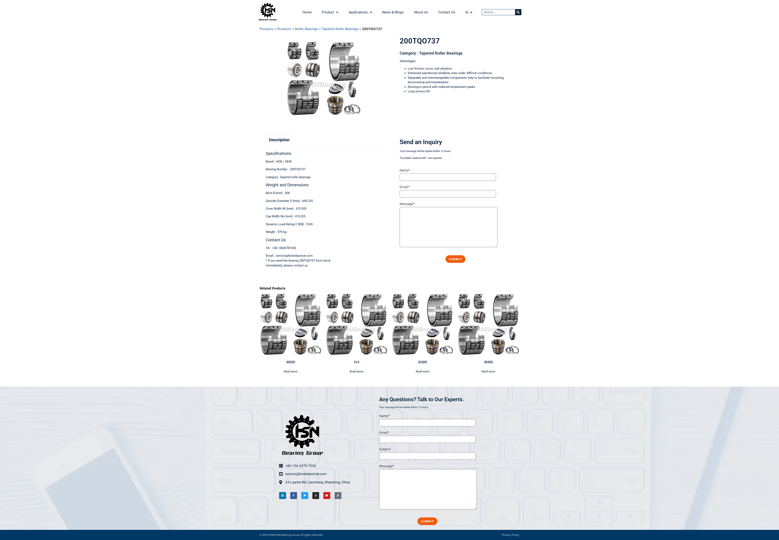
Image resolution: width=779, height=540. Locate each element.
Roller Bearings (306, 29)
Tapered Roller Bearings (340, 29)
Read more (291, 371)
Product (328, 12)
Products (266, 29)
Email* (405, 187)
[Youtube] (326, 495)
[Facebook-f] (293, 495)
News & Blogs (393, 12)
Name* (405, 170)
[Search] (518, 12)
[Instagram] (315, 495)
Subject (385, 449)
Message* (407, 204)
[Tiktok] (338, 495)
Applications (358, 12)
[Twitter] (304, 495)
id (466, 12)
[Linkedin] (282, 495)
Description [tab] (279, 139)
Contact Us (446, 12)
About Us (421, 12)
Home (307, 12)
